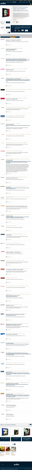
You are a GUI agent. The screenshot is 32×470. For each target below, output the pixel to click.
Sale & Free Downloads (14, 2)
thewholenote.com (9, 251)
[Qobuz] (8, 32)
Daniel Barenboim (22, 18)
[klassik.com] (3, 48)
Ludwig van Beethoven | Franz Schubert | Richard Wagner (13, 454)
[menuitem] (7, 2)
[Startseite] (3, 3)
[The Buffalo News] (3, 363)
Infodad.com (8, 277)
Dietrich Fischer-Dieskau (16, 18)
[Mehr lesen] (6, 42)
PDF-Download (9, 44)
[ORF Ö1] (3, 269)
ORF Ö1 (7, 268)
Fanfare (7, 142)
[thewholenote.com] (3, 251)
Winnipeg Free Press (9, 115)
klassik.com (8, 48)
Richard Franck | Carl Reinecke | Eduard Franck (8, 454)
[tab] (2, 37)
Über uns (29, 2)
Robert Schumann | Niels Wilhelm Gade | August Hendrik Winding (2, 455)
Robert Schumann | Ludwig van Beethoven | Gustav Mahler (27, 441)
